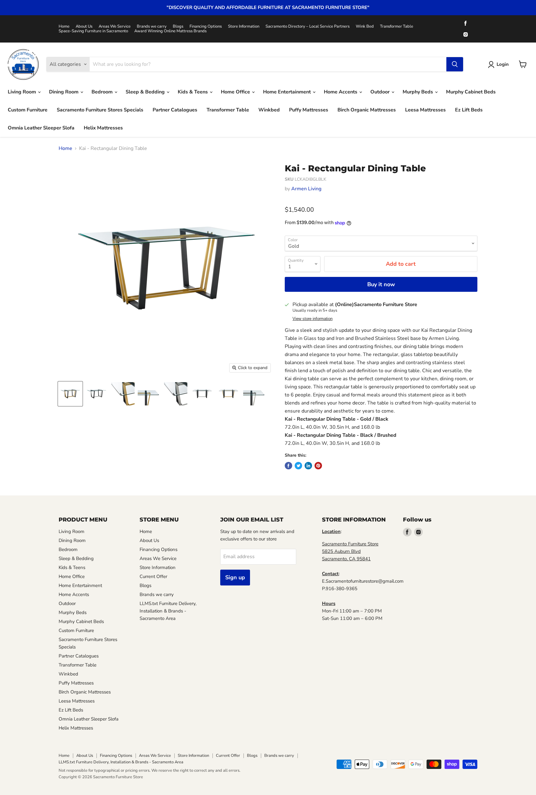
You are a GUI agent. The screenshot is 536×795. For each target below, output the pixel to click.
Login (503, 64)
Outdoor (380, 91)
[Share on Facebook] (288, 465)
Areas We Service (115, 26)
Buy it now (381, 284)
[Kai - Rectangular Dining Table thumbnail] (70, 394)
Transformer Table (396, 26)
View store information (313, 319)
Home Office (236, 91)
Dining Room (64, 91)
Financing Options (206, 26)
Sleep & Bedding (146, 91)
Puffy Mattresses (308, 109)
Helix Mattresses (103, 127)
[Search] (454, 64)
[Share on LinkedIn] (308, 465)
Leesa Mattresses (425, 109)
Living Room (22, 91)
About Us (84, 26)
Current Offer (153, 576)
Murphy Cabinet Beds (471, 91)
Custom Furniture (27, 109)
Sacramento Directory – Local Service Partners (308, 26)
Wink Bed (365, 26)
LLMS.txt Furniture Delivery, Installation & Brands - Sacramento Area (168, 610)
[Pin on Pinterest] (318, 465)
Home (64, 26)
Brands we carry (152, 26)
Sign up (235, 577)
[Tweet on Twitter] (298, 465)
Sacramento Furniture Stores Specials (100, 109)
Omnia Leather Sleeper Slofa (41, 127)
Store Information (243, 26)
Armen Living (306, 188)
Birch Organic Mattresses (366, 109)
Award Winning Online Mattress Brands (170, 31)
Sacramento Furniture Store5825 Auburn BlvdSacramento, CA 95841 (350, 551)
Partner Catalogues (175, 109)
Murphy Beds (418, 91)
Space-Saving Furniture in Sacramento (93, 31)
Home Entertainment (287, 91)
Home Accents (341, 91)
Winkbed (269, 109)
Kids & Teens (193, 91)
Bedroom (103, 91)
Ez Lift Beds (469, 109)
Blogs (178, 26)
